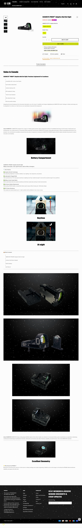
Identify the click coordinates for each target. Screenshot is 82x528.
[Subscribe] (70, 503)
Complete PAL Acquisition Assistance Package (28, 505)
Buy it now (61, 43)
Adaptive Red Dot (46, 26)
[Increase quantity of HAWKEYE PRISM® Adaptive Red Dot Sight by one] (49, 40)
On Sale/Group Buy (17, 5)
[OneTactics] (7, 4)
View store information (50, 50)
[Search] (67, 4)
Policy (37, 493)
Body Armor (47, 1)
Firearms (14, 1)
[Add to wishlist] (77, 17)
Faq (36, 501)
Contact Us (38, 499)
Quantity (44, 37)
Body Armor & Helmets (28, 511)
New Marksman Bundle (28, 509)
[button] (76, 3)
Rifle (24, 493)
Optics (41, 1)
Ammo (24, 499)
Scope (24, 497)
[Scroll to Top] (79, 521)
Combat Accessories (24, 1)
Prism (44, 33)
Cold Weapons (34, 1)
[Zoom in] (37, 18)
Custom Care (38, 503)
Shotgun (25, 495)
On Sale (24, 501)
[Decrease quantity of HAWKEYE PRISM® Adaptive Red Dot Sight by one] (44, 40)
